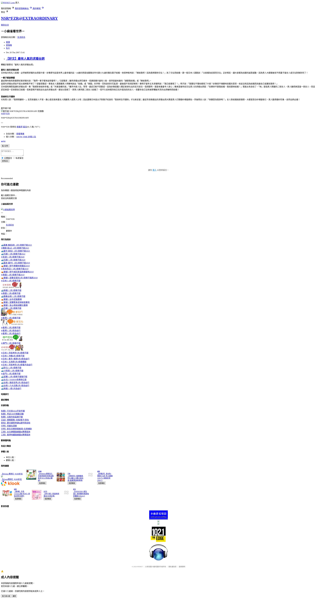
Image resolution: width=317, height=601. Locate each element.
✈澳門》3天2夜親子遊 (10, 343)
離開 (14, 596)
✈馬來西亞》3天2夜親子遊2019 (14, 269)
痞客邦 (20, 127)
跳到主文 (5, 25)
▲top (3, 141)
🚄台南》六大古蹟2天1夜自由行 (15, 386)
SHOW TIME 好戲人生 (26, 137)
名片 (8, 48)
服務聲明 (182, 567)
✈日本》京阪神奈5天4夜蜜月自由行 (16, 365)
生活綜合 (21, 37)
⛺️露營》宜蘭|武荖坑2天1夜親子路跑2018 (19, 278)
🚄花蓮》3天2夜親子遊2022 (13, 254)
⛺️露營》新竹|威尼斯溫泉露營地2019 (17, 272)
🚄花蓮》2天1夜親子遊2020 (13, 260)
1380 (39, 471)
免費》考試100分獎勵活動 (12, 414)
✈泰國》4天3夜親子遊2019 (12, 275)
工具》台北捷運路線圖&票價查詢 (15, 432)
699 (15, 489)
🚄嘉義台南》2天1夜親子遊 (13, 296)
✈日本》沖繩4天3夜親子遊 (12, 356)
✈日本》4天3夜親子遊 (10, 281)
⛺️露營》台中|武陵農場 (11, 299)
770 (69, 474)
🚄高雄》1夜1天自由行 (11, 388)
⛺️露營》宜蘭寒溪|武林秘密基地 (15, 302)
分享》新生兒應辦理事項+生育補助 (16, 429)
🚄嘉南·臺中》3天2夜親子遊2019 (15, 263)
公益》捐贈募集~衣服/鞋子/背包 (15, 420)
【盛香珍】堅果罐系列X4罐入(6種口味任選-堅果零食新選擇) (75, 478)
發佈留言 (5, 161)
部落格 (9, 45)
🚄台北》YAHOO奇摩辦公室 (13, 380)
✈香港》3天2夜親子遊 (10, 318)
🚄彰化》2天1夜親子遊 (11, 368)
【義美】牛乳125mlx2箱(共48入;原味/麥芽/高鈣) (22, 494)
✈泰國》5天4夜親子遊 (10, 293)
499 (98, 471)
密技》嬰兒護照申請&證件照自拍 (15, 423)
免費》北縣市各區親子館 (12, 417)
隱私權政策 (172, 567)
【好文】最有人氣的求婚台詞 (25, 58)
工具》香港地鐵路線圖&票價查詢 (15, 435)
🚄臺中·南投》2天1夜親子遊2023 (15, 251)
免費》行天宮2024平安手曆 (13, 411)
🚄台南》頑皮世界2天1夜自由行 (15, 383)
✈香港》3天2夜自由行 (10, 330)
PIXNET (140, 567)
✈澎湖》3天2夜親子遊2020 (12, 257)
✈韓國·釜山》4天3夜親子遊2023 (15, 248)
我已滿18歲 (6, 596)
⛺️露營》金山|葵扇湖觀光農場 (14, 305)
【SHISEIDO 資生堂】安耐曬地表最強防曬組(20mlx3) (81, 494)
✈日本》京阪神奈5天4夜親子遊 (14, 353)
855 (74, 489)
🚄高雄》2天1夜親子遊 (11, 290)
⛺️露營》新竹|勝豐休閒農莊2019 (15, 266)
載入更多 (5, 146)
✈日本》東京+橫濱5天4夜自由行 (15, 359)
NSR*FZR (5, 114)
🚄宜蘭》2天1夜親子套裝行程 (14, 377)
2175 (45, 491)
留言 (25, 127)
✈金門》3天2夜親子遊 (10, 374)
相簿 (8, 42)
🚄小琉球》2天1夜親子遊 (12, 371)
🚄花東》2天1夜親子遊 (11, 308)
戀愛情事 (20, 134)
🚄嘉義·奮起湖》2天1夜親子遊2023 (16, 245)
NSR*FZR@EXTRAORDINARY (29, 18)
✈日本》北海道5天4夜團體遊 (13, 362)
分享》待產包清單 (9, 426)
